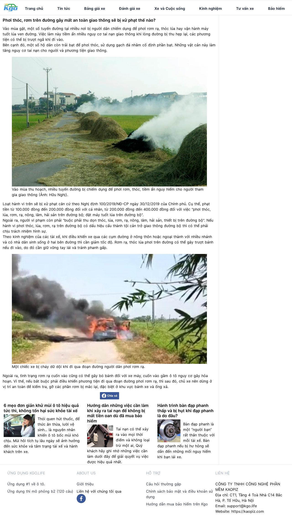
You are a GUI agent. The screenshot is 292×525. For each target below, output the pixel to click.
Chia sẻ (112, 395)
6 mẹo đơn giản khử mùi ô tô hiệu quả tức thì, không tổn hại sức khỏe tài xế (41, 408)
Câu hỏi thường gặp (163, 484)
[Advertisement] (257, 43)
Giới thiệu (85, 484)
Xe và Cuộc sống (169, 8)
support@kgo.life (242, 506)
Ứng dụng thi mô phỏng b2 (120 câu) (40, 491)
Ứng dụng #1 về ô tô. (26, 484)
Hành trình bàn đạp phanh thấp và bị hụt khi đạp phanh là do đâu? (185, 410)
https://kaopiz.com (247, 511)
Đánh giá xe (129, 8)
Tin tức (63, 8)
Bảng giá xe (94, 8)
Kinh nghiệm (210, 8)
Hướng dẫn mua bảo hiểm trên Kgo (177, 504)
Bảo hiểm (276, 8)
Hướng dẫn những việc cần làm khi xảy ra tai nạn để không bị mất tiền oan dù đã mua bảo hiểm (118, 413)
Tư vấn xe (245, 8)
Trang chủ (34, 8)
